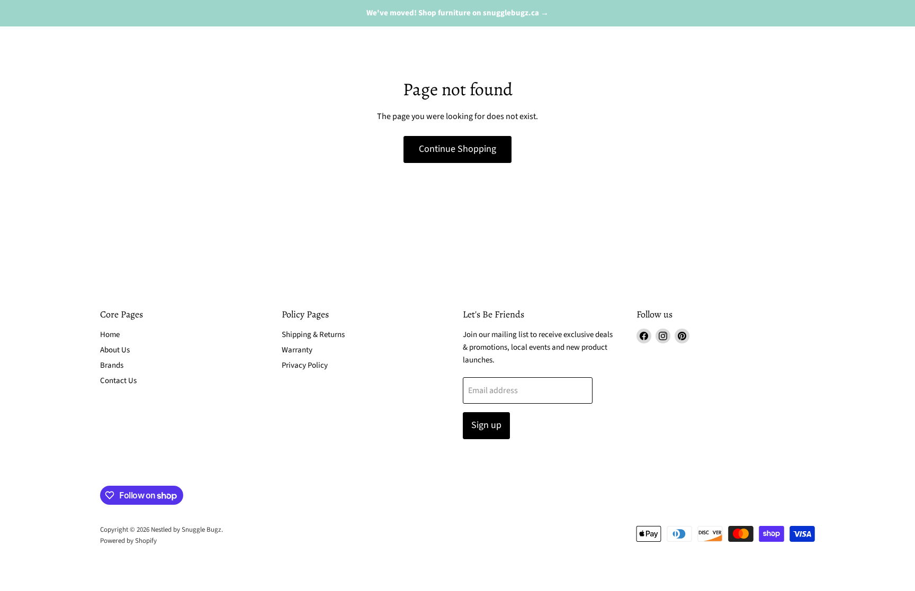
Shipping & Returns (313, 334)
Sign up (486, 425)
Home (110, 334)
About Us (115, 350)
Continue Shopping (457, 149)
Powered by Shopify (128, 540)
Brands (111, 365)
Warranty (297, 350)
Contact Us (118, 380)
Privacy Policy (305, 365)
